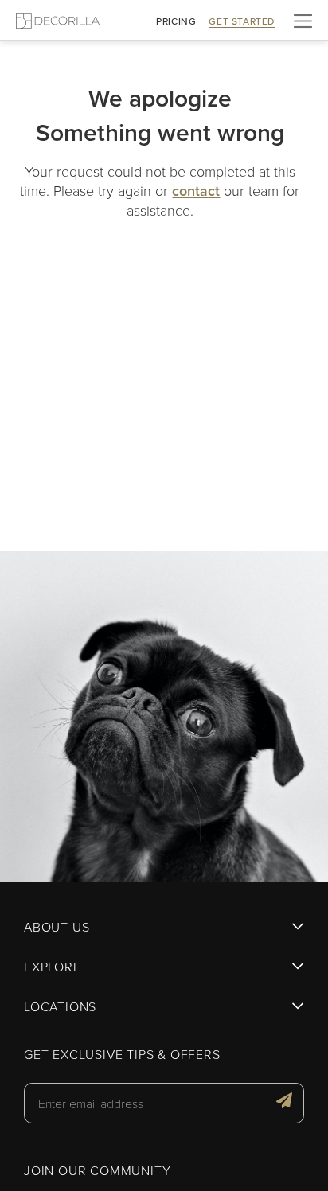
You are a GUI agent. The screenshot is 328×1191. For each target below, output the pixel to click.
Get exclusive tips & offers (122, 1055)
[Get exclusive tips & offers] (284, 1102)
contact (196, 190)
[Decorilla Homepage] (58, 20)
